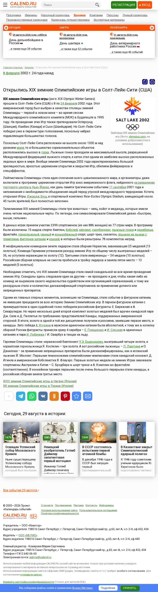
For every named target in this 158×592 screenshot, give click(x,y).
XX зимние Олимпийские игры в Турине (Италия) (38, 386)
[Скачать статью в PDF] (145, 81)
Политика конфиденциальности (60, 513)
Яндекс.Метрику (82, 587)
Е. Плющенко (94, 330)
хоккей (54, 239)
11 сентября (117, 187)
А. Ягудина (43, 325)
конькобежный (66, 234)
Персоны (113, 15)
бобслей (72, 230)
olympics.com (137, 136)
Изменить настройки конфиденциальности (28, 581)
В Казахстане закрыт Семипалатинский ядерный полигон (136, 450)
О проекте (47, 505)
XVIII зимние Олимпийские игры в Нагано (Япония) (40, 381)
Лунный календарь (135, 15)
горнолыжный (28, 234)
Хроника (80, 15)
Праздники (13, 15)
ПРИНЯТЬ (129, 587)
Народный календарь (55, 15)
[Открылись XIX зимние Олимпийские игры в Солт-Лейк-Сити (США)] (76, 396)
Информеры (106, 505)
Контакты (91, 505)
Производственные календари (26, 20)
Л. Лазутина (131, 346)
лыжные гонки (123, 230)
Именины (31, 15)
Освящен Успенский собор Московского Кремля (20, 450)
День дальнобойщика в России (26, 41)
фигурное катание (33, 239)
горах (45, 152)
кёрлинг (85, 230)
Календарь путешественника (70, 20)
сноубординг (101, 230)
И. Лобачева (35, 334)
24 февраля (69, 103)
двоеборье (145, 230)
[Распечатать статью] (152, 81)
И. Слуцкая (115, 330)
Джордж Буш (37, 196)
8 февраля (11, 73)
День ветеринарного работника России (125, 44)
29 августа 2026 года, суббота (30, 35)
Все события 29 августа (20, 490)
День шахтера (70, 43)
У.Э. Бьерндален (91, 342)
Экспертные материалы (109, 20)
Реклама (79, 505)
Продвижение (63, 505)
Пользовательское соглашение (98, 510)
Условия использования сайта (59, 510)
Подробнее (108, 587)
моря (20, 147)
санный (45, 234)
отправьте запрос (31, 574)
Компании (96, 15)
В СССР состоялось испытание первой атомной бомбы (97, 450)
